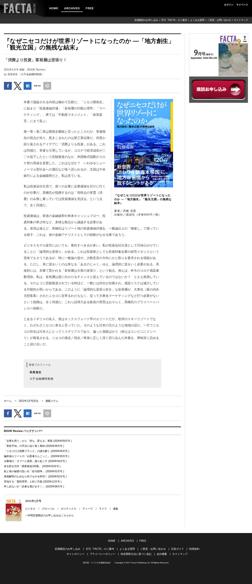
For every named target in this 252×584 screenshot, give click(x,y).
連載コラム (51, 400)
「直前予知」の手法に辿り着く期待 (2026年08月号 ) (34, 445)
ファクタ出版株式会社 (101, 563)
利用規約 (194, 548)
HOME (53, 8)
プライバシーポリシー (102, 554)
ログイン (228, 4)
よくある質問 (197, 20)
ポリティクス (68, 508)
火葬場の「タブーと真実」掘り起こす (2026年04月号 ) (35, 461)
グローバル (48, 508)
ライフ (103, 508)
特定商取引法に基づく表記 (136, 554)
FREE (90, 8)
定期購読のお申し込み (146, 20)
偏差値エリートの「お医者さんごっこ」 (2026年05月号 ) (36, 456)
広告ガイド (177, 548)
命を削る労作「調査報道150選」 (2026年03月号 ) (32, 466)
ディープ (87, 508)
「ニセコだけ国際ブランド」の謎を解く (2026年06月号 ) (36, 451)
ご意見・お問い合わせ (219, 20)
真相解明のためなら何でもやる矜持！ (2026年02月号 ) (35, 476)
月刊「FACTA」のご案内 (174, 20)
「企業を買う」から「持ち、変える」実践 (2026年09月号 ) (38, 440)
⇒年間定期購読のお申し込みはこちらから (49, 515)
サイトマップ (241, 20)
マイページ (242, 4)
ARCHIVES (72, 8)
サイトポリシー (75, 554)
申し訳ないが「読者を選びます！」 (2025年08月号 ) (34, 486)
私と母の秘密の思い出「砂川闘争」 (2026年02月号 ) (34, 471)
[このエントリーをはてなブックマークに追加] (28, 86)
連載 (115, 508)
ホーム (8, 400)
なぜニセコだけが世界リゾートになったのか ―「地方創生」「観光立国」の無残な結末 (143, 199)
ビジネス (30, 508)
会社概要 (162, 554)
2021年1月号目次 (28, 400)
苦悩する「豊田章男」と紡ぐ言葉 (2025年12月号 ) (32, 481)
